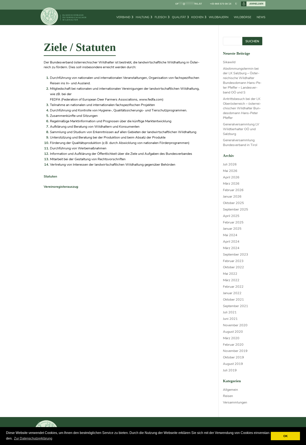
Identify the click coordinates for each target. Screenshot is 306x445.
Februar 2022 (233, 286)
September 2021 (235, 306)
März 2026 (231, 183)
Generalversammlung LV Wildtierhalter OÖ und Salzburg (241, 129)
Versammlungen (235, 402)
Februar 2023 (233, 261)
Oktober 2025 (233, 203)
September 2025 (235, 209)
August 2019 (233, 364)
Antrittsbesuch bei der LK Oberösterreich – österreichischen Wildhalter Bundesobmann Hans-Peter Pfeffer (242, 108)
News (261, 17)
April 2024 (231, 241)
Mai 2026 (230, 171)
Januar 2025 (232, 228)
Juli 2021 (230, 312)
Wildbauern (218, 17)
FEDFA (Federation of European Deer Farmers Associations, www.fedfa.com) (106, 99)
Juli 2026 (230, 164)
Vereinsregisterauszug (61, 186)
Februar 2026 (233, 190)
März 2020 (231, 338)
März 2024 (231, 248)
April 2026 (231, 177)
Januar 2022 (232, 293)
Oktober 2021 (233, 299)
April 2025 (231, 216)
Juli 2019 (230, 370)
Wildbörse (242, 17)
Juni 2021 (230, 318)
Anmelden (256, 3)
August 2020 (233, 331)
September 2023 (235, 254)
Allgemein (230, 389)
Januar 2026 (232, 196)
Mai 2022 (230, 273)
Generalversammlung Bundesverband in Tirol (240, 142)
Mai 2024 (230, 235)
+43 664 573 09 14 (220, 3)
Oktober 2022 (233, 267)
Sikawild (229, 62)
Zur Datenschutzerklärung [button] (33, 438)
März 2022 (231, 280)
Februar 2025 (233, 222)
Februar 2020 (233, 344)
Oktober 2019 (233, 357)
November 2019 (235, 351)
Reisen (228, 396)
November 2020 (235, 325)
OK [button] (285, 436)
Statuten (50, 176)
